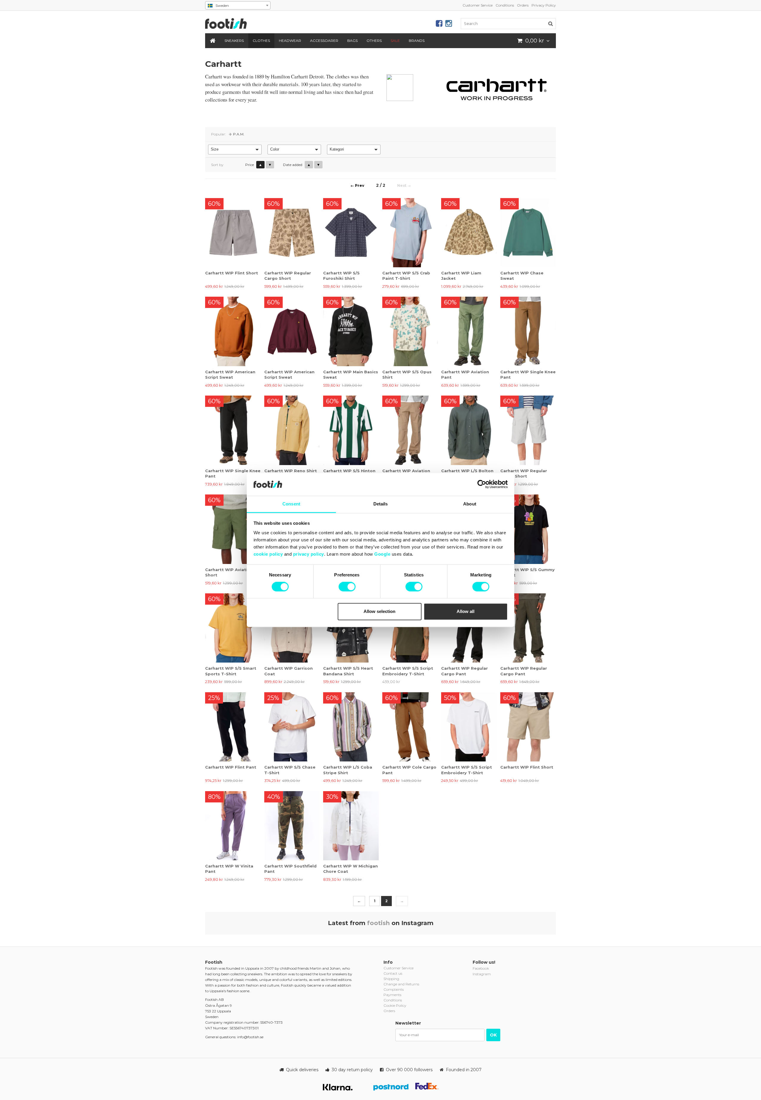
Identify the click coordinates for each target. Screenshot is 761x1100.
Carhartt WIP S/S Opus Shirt (407, 374)
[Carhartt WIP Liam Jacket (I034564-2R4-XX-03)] (469, 232)
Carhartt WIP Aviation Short (229, 572)
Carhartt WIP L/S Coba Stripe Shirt (347, 770)
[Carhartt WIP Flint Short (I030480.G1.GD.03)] (528, 726)
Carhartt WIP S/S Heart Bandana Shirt (348, 671)
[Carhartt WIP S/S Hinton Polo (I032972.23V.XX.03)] (351, 430)
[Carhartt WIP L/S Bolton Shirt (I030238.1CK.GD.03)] (469, 430)
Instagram (482, 974)
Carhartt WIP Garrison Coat (288, 671)
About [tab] (469, 503)
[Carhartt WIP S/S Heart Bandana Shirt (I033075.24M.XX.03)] (351, 628)
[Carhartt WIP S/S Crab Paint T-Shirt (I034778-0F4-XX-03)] (410, 232)
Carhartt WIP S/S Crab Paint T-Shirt (406, 276)
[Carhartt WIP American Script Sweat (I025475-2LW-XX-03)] (233, 331)
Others (374, 40)
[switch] (347, 587)
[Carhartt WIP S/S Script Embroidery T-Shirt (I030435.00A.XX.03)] (469, 726)
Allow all (465, 611)
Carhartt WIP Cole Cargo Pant (409, 770)
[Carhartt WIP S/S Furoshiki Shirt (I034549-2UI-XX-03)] (351, 232)
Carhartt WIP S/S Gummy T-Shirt (527, 572)
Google (382, 554)
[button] (235, 149)
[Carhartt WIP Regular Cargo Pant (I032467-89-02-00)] (469, 628)
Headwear (290, 40)
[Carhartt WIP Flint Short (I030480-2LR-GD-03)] (233, 232)
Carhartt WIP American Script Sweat (230, 374)
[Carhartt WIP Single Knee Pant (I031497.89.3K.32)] (233, 430)
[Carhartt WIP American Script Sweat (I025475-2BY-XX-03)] (292, 331)
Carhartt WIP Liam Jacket (461, 276)
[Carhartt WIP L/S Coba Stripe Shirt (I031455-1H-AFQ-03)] (351, 726)
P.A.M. (238, 134)
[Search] (550, 23)
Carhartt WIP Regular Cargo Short (287, 276)
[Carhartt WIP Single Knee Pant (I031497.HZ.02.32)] (528, 331)
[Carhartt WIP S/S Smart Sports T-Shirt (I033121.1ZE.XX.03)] (233, 628)
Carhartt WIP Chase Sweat (521, 276)
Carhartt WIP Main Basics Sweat (350, 374)
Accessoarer (324, 40)
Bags (352, 40)
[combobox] (238, 5)
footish (378, 923)
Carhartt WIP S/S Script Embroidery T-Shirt (407, 671)
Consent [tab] (291, 503)
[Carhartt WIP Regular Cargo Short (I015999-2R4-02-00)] (292, 232)
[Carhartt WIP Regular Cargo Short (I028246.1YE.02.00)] (528, 430)
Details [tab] (380, 503)
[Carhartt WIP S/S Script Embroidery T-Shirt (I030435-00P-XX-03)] (410, 628)
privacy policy (308, 554)
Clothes (261, 40)
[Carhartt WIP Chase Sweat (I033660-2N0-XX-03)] (528, 232)
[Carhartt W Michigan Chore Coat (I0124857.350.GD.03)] (351, 825)
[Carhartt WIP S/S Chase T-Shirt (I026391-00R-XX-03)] (292, 726)
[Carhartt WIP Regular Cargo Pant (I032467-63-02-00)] (528, 628)
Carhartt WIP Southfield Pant (290, 869)
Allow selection (379, 611)
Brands (416, 40)
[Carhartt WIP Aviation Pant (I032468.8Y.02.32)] (410, 430)
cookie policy (268, 554)
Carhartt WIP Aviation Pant (465, 374)
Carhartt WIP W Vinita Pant (229, 869)
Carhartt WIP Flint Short (231, 273)
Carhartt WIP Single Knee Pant (528, 374)
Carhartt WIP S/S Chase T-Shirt (289, 770)
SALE (395, 40)
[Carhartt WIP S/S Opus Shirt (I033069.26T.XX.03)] (410, 331)
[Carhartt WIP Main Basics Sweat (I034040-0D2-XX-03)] (351, 331)
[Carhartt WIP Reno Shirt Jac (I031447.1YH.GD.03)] (292, 430)
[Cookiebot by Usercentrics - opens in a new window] (482, 484)
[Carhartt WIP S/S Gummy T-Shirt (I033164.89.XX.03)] (528, 529)
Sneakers (234, 40)
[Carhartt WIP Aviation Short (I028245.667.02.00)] (233, 529)
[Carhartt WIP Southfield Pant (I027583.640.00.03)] (292, 825)
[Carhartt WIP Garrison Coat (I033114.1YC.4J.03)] (292, 628)
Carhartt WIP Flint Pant (230, 767)
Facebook (481, 968)
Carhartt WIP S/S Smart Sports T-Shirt (230, 671)
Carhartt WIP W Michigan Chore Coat (350, 869)
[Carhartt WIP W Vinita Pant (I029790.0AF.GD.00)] (233, 825)
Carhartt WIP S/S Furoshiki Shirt (341, 276)
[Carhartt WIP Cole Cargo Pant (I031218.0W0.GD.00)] (410, 726)
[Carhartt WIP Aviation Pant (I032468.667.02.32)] (469, 331)
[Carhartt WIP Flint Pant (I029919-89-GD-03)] (233, 726)
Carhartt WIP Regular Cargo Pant (464, 671)
